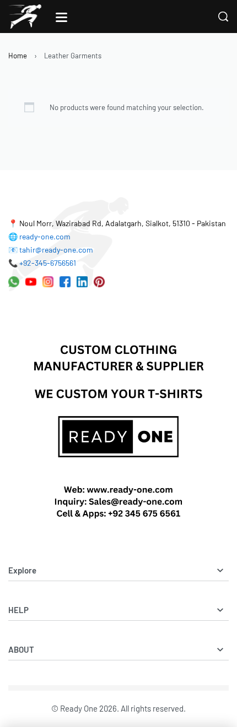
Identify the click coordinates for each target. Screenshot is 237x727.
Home (17, 55)
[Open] (61, 17)
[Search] (223, 16)
